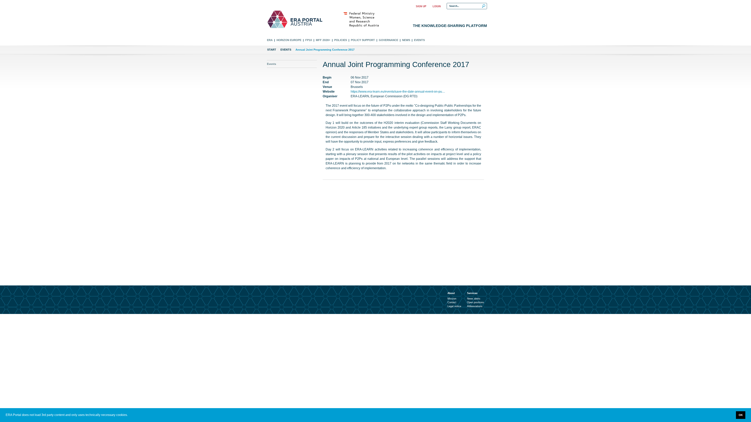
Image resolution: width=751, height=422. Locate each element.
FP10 (308, 40)
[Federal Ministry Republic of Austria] (363, 19)
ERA (270, 40)
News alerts (473, 298)
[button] (129, 415)
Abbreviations (474, 306)
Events (419, 40)
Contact (451, 302)
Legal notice (454, 306)
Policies (340, 40)
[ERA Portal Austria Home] (277, 19)
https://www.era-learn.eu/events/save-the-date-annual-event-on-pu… (398, 91)
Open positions (475, 302)
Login (437, 6)
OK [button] (741, 415)
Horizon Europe (289, 40)
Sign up (421, 6)
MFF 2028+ (323, 40)
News (406, 40)
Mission (451, 298)
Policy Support (363, 40)
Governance (388, 40)
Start (271, 49)
